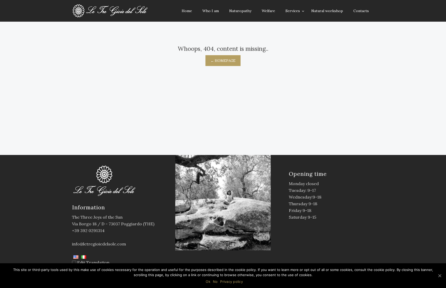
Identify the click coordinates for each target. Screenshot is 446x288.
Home (187, 11)
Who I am (210, 11)
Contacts (361, 11)
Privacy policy (231, 281)
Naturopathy (240, 11)
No (215, 281)
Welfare (268, 11)
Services (293, 11)
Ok (208, 281)
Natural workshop (327, 11)
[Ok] (439, 275)
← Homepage (223, 61)
